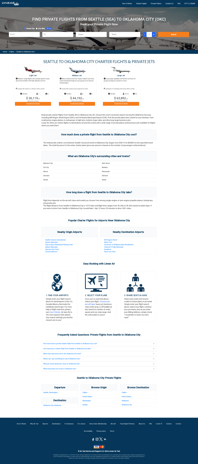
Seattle (85, 405)
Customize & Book (33, 104)
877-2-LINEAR (190, 4)
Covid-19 (159, 424)
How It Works (127, 4)
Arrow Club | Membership (98, 424)
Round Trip (30, 29)
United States (87, 397)
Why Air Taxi (34, 424)
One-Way (41, 29)
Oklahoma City (127, 405)
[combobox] (43, 34)
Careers (169, 424)
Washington (86, 401)
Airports (45, 424)
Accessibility (88, 431)
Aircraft (113, 424)
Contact (178, 424)
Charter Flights (141, 4)
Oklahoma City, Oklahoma (52, 405)
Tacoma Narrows (51, 252)
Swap (49, 28)
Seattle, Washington (50, 392)
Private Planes (156, 4)
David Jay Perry (110, 252)
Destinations (56, 424)
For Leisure (81, 424)
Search (173, 34)
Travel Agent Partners (127, 424)
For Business (69, 424)
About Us (142, 424)
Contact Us (169, 4)
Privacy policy (101, 431)
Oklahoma (125, 401)
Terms (112, 431)
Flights (84, 392)
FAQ (178, 4)
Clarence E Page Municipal (113, 247)
